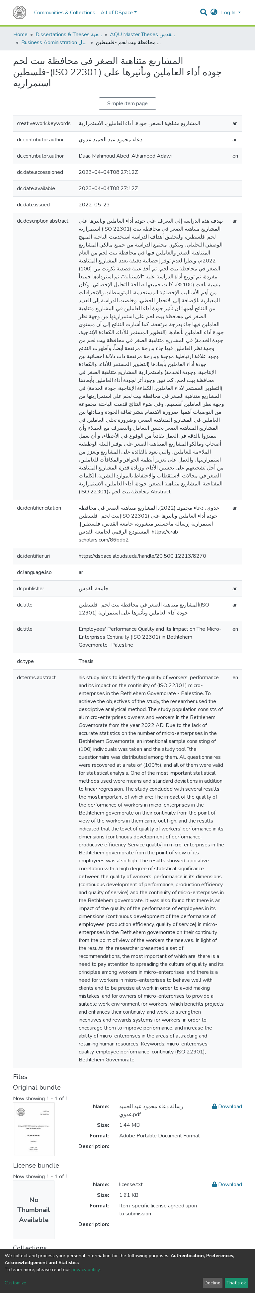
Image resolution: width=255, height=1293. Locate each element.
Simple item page (127, 103)
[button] (214, 13)
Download (229, 1106)
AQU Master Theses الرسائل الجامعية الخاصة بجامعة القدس (143, 34)
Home (20, 34)
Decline (212, 1283)
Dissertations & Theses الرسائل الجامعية (69, 34)
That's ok (236, 1283)
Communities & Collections (64, 12)
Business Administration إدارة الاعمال (54, 42)
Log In (229, 12)
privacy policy (85, 1269)
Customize (15, 1283)
